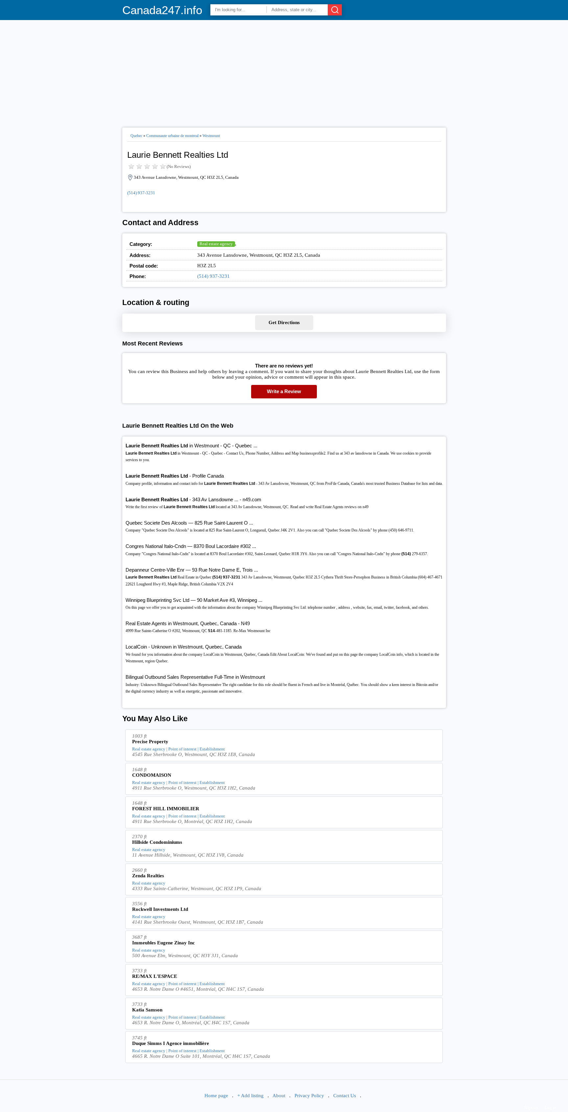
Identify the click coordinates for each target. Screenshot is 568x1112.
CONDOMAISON (151, 775)
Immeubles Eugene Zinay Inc (163, 942)
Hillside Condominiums (157, 842)
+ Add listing (250, 1095)
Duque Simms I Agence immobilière (170, 1043)
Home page (216, 1095)
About (278, 1095)
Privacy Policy (309, 1095)
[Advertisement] (284, 71)
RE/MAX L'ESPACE (154, 976)
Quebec (136, 135)
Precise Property (150, 741)
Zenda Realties (148, 875)
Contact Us (344, 1095)
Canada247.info (162, 10)
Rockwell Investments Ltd (160, 909)
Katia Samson (147, 1009)
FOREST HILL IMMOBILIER (165, 808)
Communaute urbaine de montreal (172, 135)
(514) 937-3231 (141, 192)
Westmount (211, 135)
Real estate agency (216, 243)
